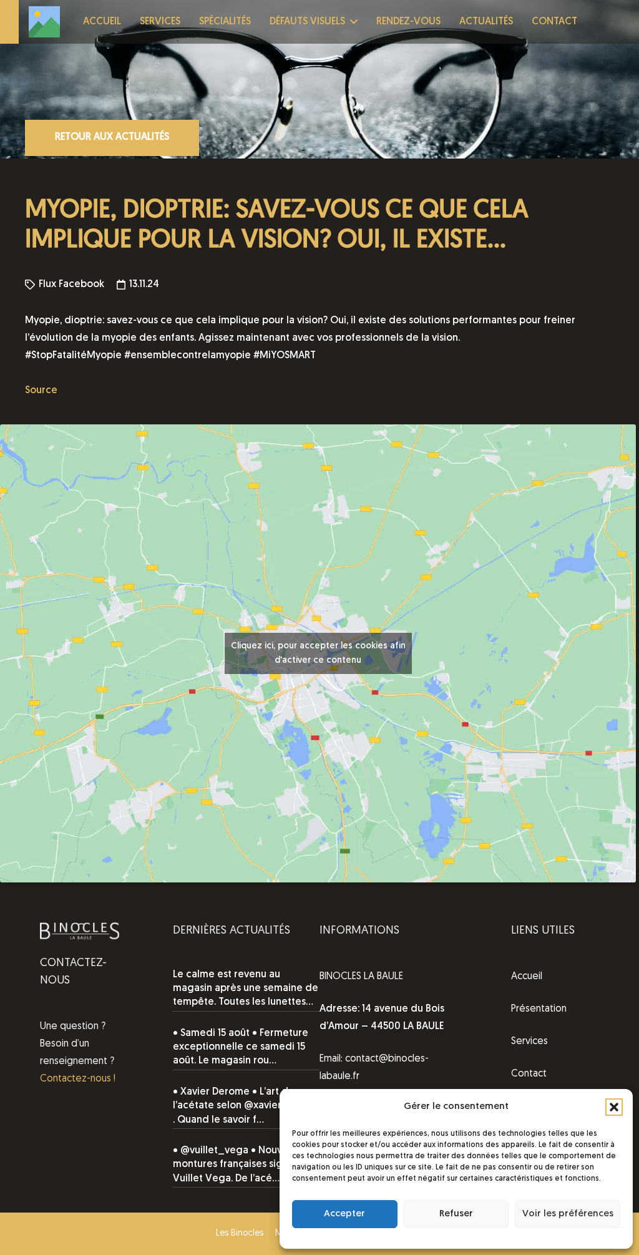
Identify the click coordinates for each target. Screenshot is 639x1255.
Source (41, 391)
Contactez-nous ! (77, 1079)
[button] (614, 1107)
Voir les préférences (567, 1214)
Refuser (456, 1214)
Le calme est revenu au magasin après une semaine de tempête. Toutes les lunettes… (245, 989)
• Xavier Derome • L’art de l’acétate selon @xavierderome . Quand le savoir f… (246, 1106)
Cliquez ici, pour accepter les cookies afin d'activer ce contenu (318, 653)
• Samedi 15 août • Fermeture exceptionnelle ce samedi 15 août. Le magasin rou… (240, 1047)
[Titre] (44, 21)
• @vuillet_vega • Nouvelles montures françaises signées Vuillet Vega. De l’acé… (239, 1165)
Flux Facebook (71, 285)
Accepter (344, 1214)
